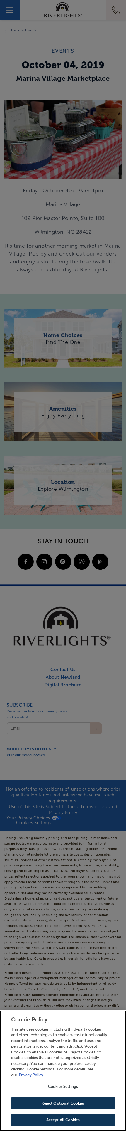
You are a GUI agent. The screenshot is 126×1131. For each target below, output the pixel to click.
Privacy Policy (31, 1075)
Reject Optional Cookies (63, 1103)
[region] (63, 1070)
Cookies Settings (63, 1086)
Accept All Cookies (63, 1120)
